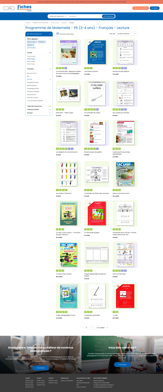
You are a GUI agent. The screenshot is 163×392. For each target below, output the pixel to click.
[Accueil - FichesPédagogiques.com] (24, 8)
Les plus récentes (123, 34)
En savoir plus (41, 368)
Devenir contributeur (67, 381)
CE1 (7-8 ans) (41, 383)
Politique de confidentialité (101, 383)
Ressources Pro (31, 94)
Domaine (30, 69)
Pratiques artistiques (33, 91)
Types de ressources (34, 106)
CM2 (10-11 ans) (52, 383)
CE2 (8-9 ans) (41, 385)
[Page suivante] (107, 328)
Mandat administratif (83, 383)
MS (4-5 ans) (31, 61)
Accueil (27, 23)
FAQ (78, 385)
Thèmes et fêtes (33, 109)
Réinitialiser (32, 48)
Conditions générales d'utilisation (103, 385)
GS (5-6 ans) (31, 64)
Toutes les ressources (56, 16)
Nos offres (80, 381)
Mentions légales (98, 381)
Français (64, 23)
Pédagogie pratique (33, 88)
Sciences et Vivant (32, 97)
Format (30, 113)
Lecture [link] (71, 23)
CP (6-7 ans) (40, 381)
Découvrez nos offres (140, 8)
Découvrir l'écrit (31, 73)
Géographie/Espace (33, 82)
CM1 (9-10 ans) (52, 381)
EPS (28, 76)
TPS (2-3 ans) (31, 56)
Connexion (154, 8)
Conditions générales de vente (102, 387)
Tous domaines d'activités (35, 101)
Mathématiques (32, 85)
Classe (29, 53)
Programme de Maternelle (40, 23)
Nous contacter (81, 387)
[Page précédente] (86, 328)
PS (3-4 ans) (55, 23)
